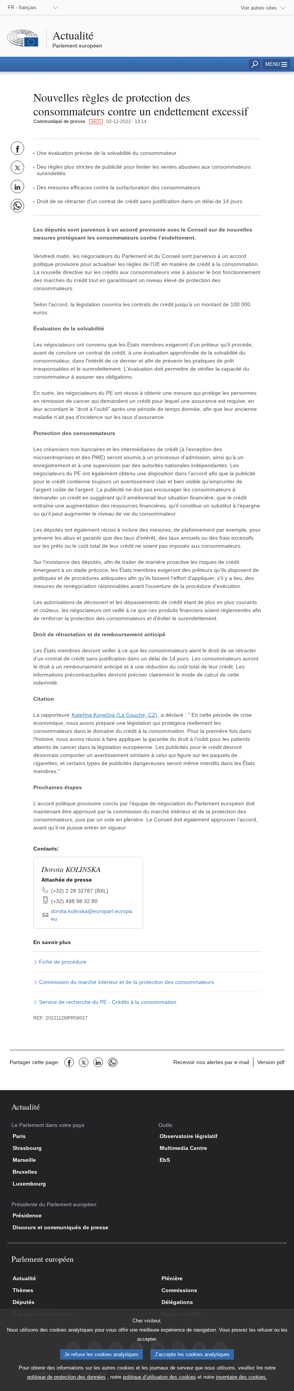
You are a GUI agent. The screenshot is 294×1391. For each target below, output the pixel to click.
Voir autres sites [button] (259, 8)
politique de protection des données (66, 1377)
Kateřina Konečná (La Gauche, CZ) (114, 715)
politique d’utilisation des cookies (159, 1377)
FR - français (22, 7)
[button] (276, 64)
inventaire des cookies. (241, 1377)
